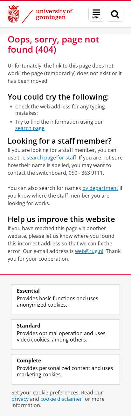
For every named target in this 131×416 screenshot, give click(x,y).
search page (30, 128)
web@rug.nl (89, 251)
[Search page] (115, 14)
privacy (20, 399)
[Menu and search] (96, 14)
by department (100, 188)
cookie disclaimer (61, 399)
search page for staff (51, 157)
